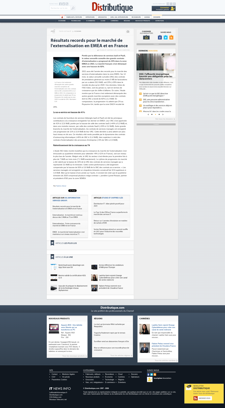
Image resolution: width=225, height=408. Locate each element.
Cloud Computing (123, 50)
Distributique (112, 7)
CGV (53, 377)
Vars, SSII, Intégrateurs (119, 17)
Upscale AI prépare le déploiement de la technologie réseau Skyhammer (72, 288)
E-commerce (90, 20)
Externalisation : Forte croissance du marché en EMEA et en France (66, 225)
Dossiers (156, 17)
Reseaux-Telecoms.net (58, 399)
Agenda (147, 17)
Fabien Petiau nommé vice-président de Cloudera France (111, 287)
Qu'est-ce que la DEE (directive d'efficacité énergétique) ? (155, 95)
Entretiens (159, 20)
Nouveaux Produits (142, 20)
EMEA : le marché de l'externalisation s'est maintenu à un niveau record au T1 (69, 233)
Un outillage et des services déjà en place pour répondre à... (157, 106)
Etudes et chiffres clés (108, 50)
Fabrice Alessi (61, 186)
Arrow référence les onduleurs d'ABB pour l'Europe (111, 266)
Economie (77, 31)
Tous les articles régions (120, 355)
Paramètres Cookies (59, 380)
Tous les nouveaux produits (73, 356)
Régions (127, 20)
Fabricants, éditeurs (74, 17)
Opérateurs (90, 17)
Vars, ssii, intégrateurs (94, 382)
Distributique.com (56, 395)
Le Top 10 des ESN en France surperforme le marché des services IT (110, 213)
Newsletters (162, 378)
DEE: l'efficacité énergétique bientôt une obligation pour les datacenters (155, 76)
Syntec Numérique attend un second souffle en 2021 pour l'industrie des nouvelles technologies (111, 231)
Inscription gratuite (162, 8)
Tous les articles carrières (165, 360)
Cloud (103, 20)
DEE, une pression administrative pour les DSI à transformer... (156, 100)
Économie (62, 20)
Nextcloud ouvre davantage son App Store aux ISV (71, 266)
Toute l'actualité (65, 31)
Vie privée (66, 377)
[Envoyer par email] (128, 31)
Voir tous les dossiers (164, 119)
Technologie (76, 20)
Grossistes (102, 17)
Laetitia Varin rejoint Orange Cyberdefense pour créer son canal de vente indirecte (113, 277)
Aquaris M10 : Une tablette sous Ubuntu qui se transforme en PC (71, 327)
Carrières (114, 20)
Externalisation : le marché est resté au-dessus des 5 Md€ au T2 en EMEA (68, 216)
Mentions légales (68, 374)
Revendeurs (136, 17)
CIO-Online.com (55, 397)
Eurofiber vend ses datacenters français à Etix (111, 341)
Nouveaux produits (93, 377)
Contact (55, 374)
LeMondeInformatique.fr (58, 392)
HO (62, 17)
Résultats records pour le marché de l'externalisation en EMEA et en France (67, 207)
